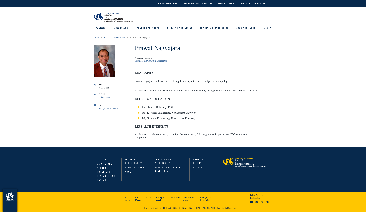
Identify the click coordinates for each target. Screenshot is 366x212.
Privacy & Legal (160, 198)
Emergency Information (205, 198)
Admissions (121, 28)
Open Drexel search (270, 3)
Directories (176, 197)
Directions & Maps (188, 198)
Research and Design (180, 28)
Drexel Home (259, 3)
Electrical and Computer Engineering (151, 60)
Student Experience (148, 28)
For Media (138, 198)
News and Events (226, 3)
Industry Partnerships (214, 28)
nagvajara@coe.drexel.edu (109, 108)
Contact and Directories (166, 3)
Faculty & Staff (119, 37)
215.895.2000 (209, 208)
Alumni (243, 3)
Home (96, 37)
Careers (150, 197)
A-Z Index (127, 198)
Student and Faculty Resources (197, 3)
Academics (100, 28)
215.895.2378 (104, 97)
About (268, 28)
